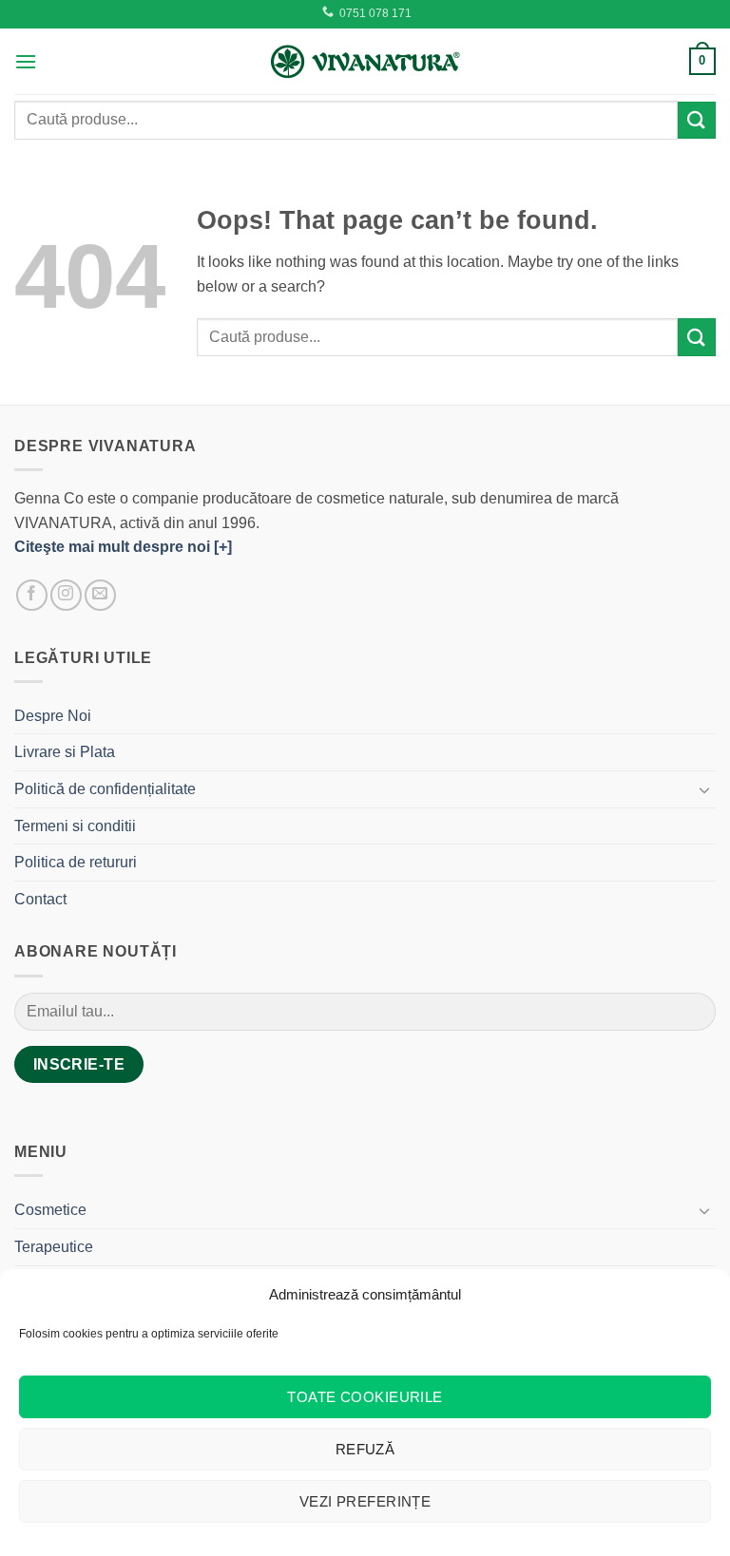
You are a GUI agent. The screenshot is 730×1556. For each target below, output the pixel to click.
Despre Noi (52, 716)
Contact (40, 899)
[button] (25, 61)
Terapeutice (53, 1247)
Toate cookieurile (365, 1397)
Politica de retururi (75, 862)
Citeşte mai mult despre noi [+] (123, 547)
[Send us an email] (100, 595)
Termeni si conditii (75, 826)
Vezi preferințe (365, 1501)
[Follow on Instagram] (66, 595)
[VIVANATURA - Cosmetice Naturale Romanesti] (365, 61)
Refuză (365, 1449)
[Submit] (697, 120)
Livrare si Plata (64, 752)
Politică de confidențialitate (105, 789)
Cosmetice (50, 1210)
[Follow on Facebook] (32, 595)
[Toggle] (704, 789)
